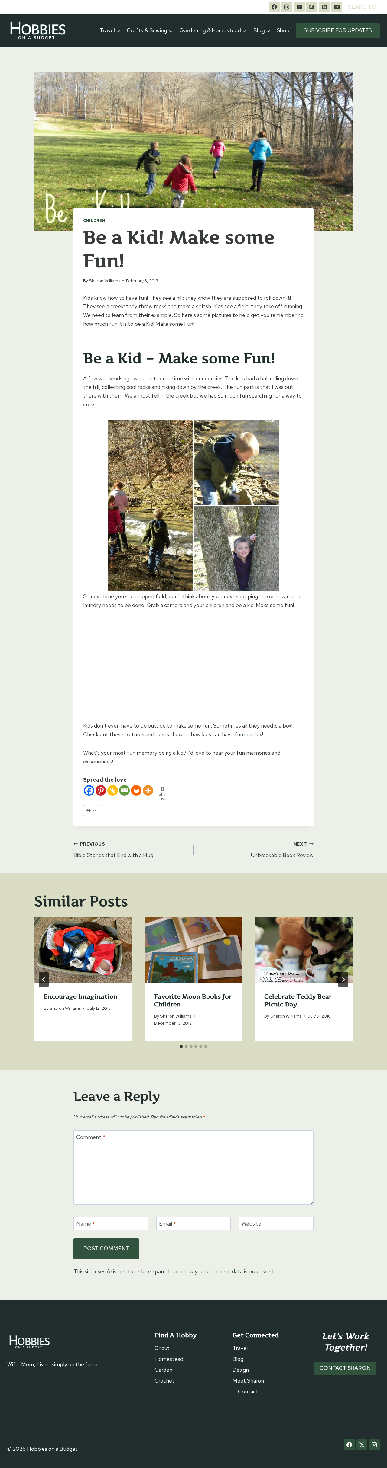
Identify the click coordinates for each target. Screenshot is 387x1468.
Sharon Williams (104, 280)
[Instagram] (286, 7)
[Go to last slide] (44, 979)
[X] (361, 1444)
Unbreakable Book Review (282, 850)
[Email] (336, 7)
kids (91, 811)
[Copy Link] (112, 790)
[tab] (181, 1046)
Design (241, 1369)
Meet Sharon (248, 1380)
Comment (90, 1137)
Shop (283, 30)
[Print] (136, 790)
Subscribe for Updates (338, 30)
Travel (240, 1348)
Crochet (164, 1380)
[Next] (343, 979)
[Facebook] (274, 7)
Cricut (162, 1348)
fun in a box (248, 734)
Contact (248, 1391)
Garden (163, 1369)
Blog (238, 1358)
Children (94, 220)
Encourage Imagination (80, 996)
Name (85, 1223)
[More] (148, 790)
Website (251, 1223)
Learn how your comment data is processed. (221, 1271)
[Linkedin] (324, 7)
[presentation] (83, 950)
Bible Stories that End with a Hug (113, 850)
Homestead (168, 1358)
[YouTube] (299, 7)
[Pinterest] (311, 7)
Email (167, 1223)
